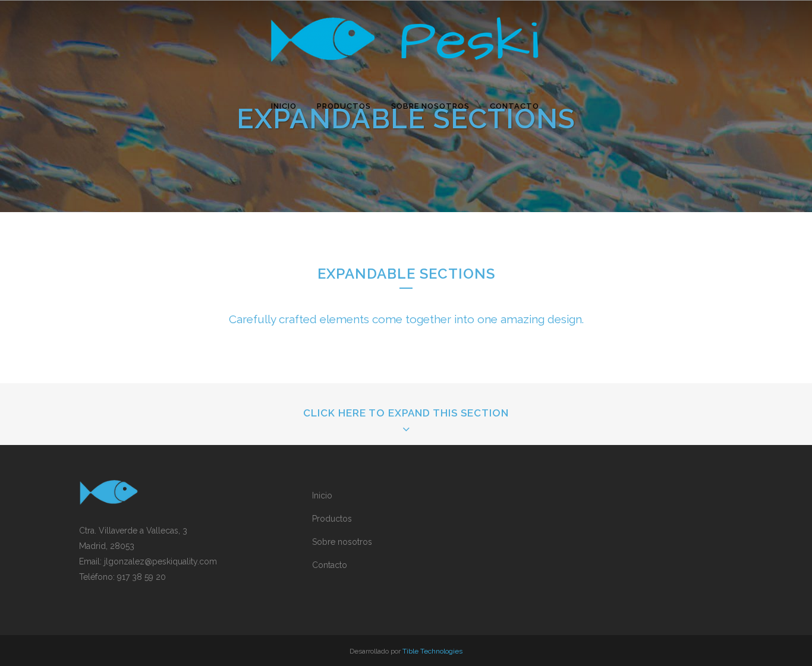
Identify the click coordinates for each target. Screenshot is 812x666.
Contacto (329, 565)
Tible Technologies (432, 651)
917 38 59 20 (141, 577)
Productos (332, 518)
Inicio (322, 495)
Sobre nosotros (342, 542)
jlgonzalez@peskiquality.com (160, 561)
